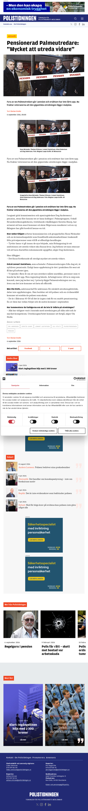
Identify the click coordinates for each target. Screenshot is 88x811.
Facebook (79, 24)
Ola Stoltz (57, 326)
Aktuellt (12, 36)
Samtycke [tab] (15, 385)
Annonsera (51, 757)
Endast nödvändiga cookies (44, 431)
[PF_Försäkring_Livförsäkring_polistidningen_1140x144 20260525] (44, 7)
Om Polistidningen (20, 24)
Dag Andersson (13, 326)
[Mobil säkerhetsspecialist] (44, 535)
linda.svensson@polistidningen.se (18, 770)
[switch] (33, 421)
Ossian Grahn (16, 111)
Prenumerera (38, 757)
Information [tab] (44, 385)
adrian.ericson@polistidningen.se (18, 780)
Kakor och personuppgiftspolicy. (57, 785)
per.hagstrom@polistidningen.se (58, 770)
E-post (71, 348)
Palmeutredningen (70, 326)
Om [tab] (72, 385)
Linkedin (83, 24)
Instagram (75, 24)
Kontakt (10, 757)
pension (11, 331)
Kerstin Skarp (27, 326)
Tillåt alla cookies (72, 431)
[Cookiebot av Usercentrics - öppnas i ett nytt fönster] (75, 379)
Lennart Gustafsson (42, 326)
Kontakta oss (7, 24)
